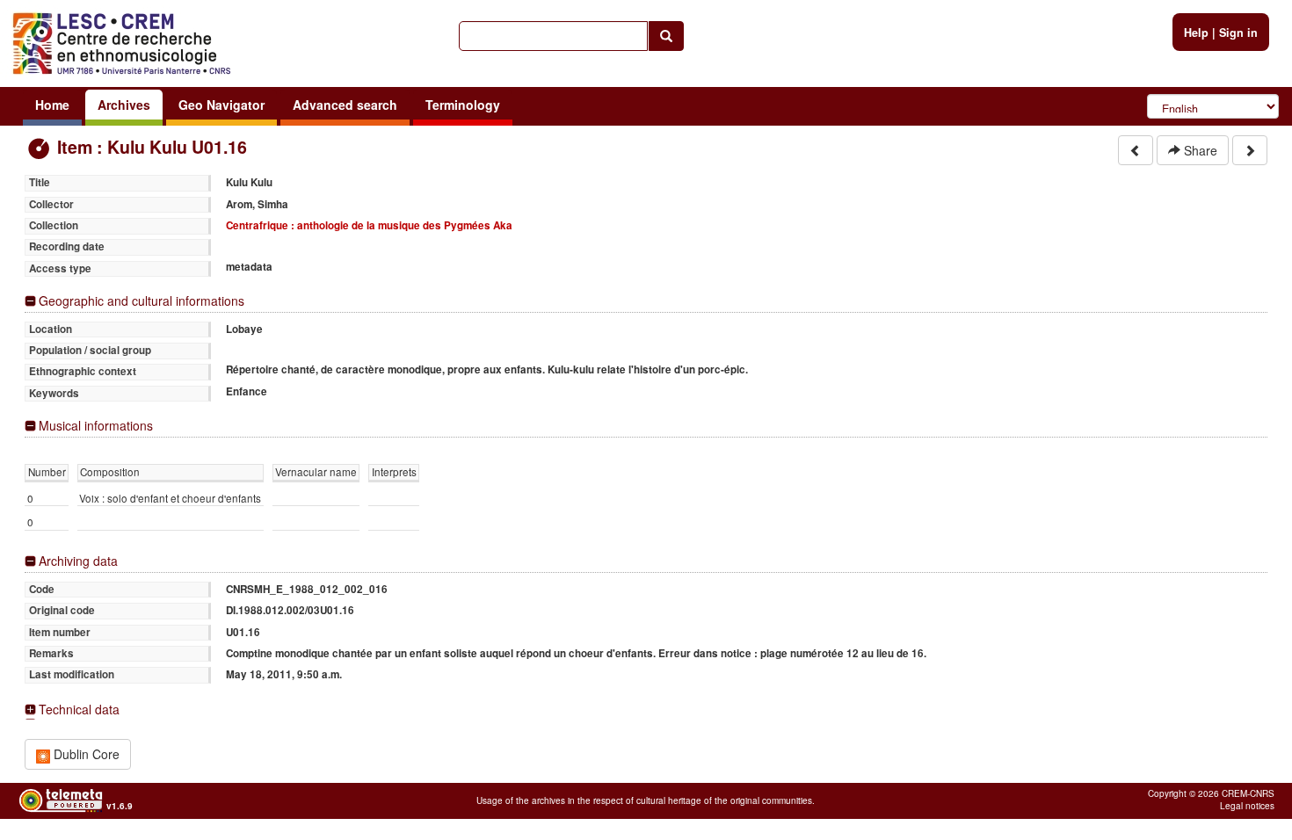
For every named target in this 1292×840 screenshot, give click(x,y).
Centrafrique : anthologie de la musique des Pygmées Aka (369, 225)
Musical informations (96, 425)
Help (1196, 32)
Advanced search (345, 104)
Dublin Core (85, 754)
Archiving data (78, 561)
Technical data (79, 709)
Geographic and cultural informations (141, 301)
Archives (124, 104)
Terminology (462, 104)
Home (52, 104)
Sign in (1238, 32)
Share (1198, 150)
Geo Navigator (221, 104)
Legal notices (1247, 806)
